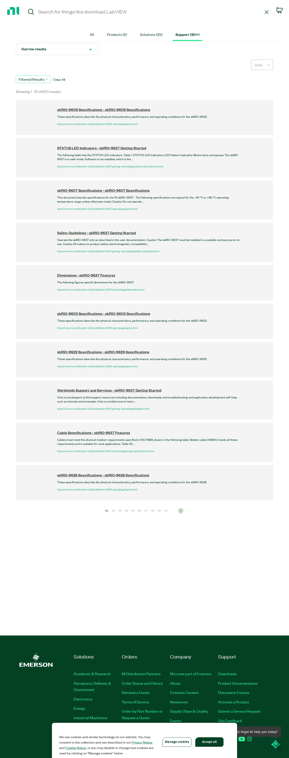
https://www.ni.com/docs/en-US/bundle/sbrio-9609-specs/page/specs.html (97, 124)
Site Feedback (230, 720)
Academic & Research (92, 673)
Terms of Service (135, 701)
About (175, 683)
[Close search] (267, 11)
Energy (79, 708)
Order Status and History (142, 683)
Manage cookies (177, 742)
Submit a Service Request (239, 711)
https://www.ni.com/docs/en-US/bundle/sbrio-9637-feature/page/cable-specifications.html (105, 451)
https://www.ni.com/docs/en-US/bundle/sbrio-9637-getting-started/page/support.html (103, 409)
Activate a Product (233, 701)
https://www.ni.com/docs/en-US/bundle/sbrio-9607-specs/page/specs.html (97, 209)
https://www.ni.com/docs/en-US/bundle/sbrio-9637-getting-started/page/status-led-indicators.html (110, 166)
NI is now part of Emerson (190, 673)
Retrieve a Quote (135, 692)
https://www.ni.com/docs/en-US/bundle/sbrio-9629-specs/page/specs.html (97, 366)
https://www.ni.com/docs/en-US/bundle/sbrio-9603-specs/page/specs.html (97, 328)
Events (175, 720)
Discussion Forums (233, 692)
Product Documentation (238, 683)
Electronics (83, 698)
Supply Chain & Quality (189, 711)
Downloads (227, 673)
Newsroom (179, 701)
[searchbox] (150, 11)
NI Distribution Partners (141, 673)
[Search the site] (31, 12)
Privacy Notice (142, 742)
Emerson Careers (184, 692)
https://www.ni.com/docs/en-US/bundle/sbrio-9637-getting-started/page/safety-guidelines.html (108, 251)
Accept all (209, 742)
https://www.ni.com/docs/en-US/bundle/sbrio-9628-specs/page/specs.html (97, 489)
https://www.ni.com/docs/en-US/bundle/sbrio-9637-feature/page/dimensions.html (100, 289)
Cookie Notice (75, 747)
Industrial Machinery (90, 717)
